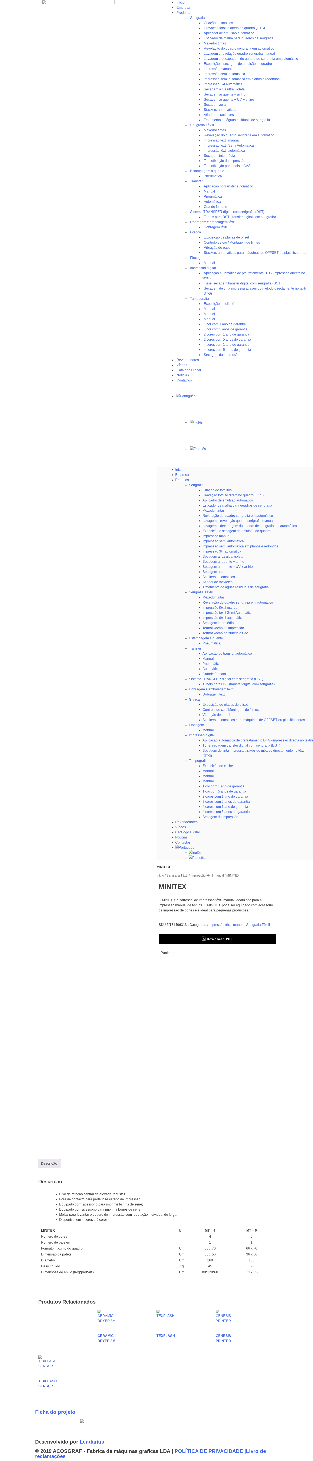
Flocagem (196, 725)
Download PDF (219, 939)
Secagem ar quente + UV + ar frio (227, 566)
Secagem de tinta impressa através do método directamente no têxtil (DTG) (254, 291)
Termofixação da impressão (223, 628)
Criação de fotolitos (217, 490)
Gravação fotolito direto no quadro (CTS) (233, 495)
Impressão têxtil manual (220, 607)
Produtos (183, 12)
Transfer (196, 181)
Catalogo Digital (187, 832)
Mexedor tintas (213, 510)
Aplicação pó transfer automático (228, 186)
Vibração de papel (216, 715)
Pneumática (211, 664)
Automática (211, 669)
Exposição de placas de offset (225, 704)
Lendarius (92, 1442)
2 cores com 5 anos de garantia (226, 801)
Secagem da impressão (222, 355)
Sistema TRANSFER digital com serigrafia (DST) (226, 679)
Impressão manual (216, 536)
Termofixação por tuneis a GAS (225, 633)
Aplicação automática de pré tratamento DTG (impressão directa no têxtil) (257, 740)
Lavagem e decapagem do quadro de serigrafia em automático (249, 526)
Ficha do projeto (55, 1412)
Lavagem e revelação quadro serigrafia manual (238, 521)
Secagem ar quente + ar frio (223, 561)
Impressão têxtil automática (223, 618)
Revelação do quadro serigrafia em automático (237, 515)
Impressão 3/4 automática (221, 551)
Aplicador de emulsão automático (227, 500)
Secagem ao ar (213, 572)
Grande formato (214, 674)
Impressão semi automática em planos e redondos (240, 546)
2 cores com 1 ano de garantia (225, 796)
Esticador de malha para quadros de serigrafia (237, 505)
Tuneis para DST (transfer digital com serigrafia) (240, 217)
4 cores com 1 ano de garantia (225, 806)
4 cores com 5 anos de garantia (226, 812)
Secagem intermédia (218, 623)
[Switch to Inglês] (251, 422)
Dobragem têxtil (214, 694)
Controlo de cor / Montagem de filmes (230, 709)
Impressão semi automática (223, 541)
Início (179, 469)
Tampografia (199, 298)
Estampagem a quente (206, 638)
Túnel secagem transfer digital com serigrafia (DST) (241, 745)
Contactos (184, 380)
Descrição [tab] (49, 1163)
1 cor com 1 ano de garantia (223, 786)
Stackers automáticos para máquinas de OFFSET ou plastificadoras (255, 252)
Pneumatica (211, 643)
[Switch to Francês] (251, 449)
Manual (208, 658)
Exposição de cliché (219, 304)
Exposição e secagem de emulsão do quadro (236, 531)
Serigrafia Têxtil (201, 592)
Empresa (182, 475)
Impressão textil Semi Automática (227, 612)
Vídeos (180, 827)
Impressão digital (202, 735)
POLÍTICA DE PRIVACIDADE (209, 1451)
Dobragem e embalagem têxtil (211, 689)
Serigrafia (197, 18)
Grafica (195, 232)
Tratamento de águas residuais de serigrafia (237, 120)
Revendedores (186, 822)
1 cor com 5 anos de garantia (224, 791)
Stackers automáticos (218, 577)
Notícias (181, 837)
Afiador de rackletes (217, 582)
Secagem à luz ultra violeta (222, 556)
